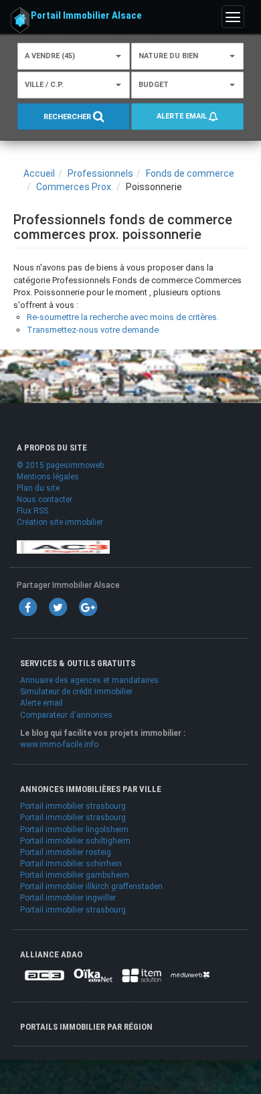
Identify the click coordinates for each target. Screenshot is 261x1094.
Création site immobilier (60, 522)
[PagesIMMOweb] (63, 546)
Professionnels (100, 173)
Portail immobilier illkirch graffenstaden (91, 886)
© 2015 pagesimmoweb (60, 465)
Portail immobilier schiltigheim (75, 841)
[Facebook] (27, 606)
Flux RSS (32, 511)
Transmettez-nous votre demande (93, 330)
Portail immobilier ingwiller (68, 898)
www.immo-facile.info (59, 744)
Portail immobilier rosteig (65, 852)
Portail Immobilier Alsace (86, 15)
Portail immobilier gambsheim (74, 875)
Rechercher (68, 116)
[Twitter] (57, 606)
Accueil (39, 173)
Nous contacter (44, 499)
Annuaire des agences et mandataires (89, 680)
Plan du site (38, 488)
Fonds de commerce (190, 173)
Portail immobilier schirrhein (71, 863)
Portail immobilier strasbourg (73, 806)
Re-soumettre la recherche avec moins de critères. (123, 317)
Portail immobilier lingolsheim (74, 829)
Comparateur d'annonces (66, 715)
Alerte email (183, 116)
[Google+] (87, 606)
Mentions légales (48, 476)
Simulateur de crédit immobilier (76, 691)
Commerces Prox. (74, 186)
